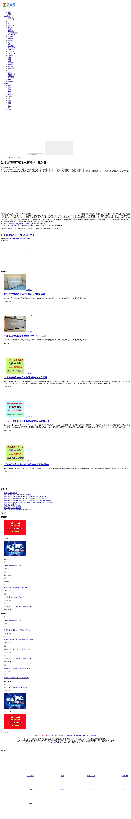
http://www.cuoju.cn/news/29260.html (18, 223)
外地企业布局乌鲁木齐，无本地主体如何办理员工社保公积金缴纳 (32, 502)
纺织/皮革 (11, 76)
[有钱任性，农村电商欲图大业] (5, 594)
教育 (9, 104)
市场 (9, 85)
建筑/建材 (11, 19)
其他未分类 (11, 81)
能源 (9, 57)
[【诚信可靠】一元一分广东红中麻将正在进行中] (15, 460)
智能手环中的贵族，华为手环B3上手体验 (17, 630)
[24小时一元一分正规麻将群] (5, 562)
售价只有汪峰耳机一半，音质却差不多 (16, 678)
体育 (9, 106)
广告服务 (93, 735)
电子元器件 (11, 48)
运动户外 (11, 68)
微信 (78, 776)
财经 (9, 93)
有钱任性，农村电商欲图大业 (13, 597)
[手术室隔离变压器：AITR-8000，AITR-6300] (15, 331)
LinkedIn (93, 790)
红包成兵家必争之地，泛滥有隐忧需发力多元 (18, 639)
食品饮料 (11, 46)
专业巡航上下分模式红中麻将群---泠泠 (17, 238)
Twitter (29, 803)
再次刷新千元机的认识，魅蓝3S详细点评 (17, 668)
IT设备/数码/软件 (13, 33)
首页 (5, 10)
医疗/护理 (11, 49)
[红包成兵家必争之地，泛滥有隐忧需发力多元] (5, 636)
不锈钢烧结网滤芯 (17, 506)
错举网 (3, 167)
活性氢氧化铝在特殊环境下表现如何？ (20, 495)
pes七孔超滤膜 (12, 504)
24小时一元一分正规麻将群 (12, 565)
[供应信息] (7, 496)
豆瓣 (61, 790)
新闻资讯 (7, 83)
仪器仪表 (11, 31)
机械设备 (11, 18)
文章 (9, 14)
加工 (9, 59)
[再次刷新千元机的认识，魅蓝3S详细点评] (5, 665)
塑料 (9, 42)
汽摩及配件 (11, 53)
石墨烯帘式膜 (12, 493)
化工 (9, 21)
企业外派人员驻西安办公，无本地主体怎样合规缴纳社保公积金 (31, 500)
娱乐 (9, 108)
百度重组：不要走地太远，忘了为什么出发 (17, 606)
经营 (9, 87)
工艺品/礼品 (11, 74)
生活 (9, 102)
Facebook (126, 790)
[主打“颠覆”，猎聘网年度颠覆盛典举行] (5, 684)
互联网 (10, 96)
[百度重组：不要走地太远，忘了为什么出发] (5, 603)
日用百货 (11, 55)
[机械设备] (7, 506)
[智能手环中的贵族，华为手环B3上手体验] (5, 627)
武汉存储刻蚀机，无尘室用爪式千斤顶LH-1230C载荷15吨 (29, 498)
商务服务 (11, 38)
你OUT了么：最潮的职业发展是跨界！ (16, 587)
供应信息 (7, 16)
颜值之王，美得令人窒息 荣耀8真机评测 (17, 649)
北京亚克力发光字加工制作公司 (21, 510)
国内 (9, 89)
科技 (9, 98)
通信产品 (11, 63)
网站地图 (85, 735)
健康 (9, 109)
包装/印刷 (11, 51)
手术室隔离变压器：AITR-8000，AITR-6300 (25, 336)
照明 (9, 61)
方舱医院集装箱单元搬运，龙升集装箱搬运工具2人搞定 (28, 496)
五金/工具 (11, 25)
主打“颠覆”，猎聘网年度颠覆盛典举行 (16, 687)
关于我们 (54, 735)
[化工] (6, 495)
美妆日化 (11, 66)
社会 (9, 100)
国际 (9, 91)
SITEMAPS (77, 735)
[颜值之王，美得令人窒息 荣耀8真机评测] (5, 646)
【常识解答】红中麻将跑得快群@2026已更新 (25, 377)
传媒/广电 (11, 72)
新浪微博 (30, 776)
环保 (9, 29)
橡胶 (9, 44)
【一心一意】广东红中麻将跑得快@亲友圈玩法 (26, 421)
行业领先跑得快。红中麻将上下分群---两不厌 (19, 235)
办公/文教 (11, 78)
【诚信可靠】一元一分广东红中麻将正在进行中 (26, 464)
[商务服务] (7, 500)
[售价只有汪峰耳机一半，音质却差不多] (5, 674)
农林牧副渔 (11, 34)
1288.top (52, 742)
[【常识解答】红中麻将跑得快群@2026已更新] (15, 373)
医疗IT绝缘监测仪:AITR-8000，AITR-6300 (24, 294)
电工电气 (11, 23)
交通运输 (11, 36)
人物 (9, 94)
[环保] (6, 493)
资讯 (9, 12)
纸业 (9, 79)
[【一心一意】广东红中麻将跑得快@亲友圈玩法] (15, 417)
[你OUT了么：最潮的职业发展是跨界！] (5, 584)
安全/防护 (11, 27)
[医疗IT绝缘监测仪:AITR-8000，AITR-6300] (15, 290)
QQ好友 (125, 776)
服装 (9, 70)
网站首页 (37, 735)
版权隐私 (69, 735)
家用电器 (11, 64)
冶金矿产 (11, 40)
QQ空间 (30, 790)
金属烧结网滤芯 (16, 508)
